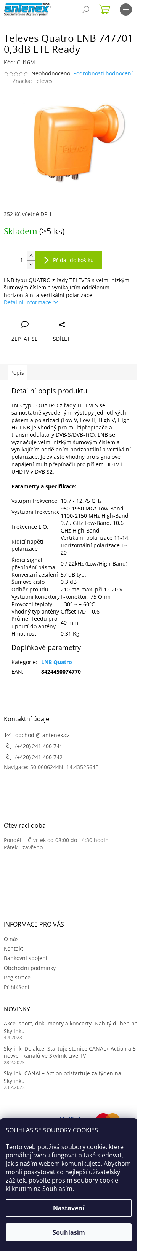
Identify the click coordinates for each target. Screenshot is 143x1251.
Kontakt (13, 948)
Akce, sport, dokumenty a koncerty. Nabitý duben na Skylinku (71, 1027)
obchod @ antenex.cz (42, 735)
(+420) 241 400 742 (39, 757)
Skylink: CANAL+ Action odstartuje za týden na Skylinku (62, 1077)
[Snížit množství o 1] (31, 264)
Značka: (33, 80)
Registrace (17, 977)
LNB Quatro (56, 662)
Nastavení (68, 1208)
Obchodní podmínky (30, 967)
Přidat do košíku (73, 260)
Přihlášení (16, 986)
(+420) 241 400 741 (39, 746)
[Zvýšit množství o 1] (31, 255)
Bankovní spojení (25, 958)
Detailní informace (27, 302)
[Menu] (125, 9)
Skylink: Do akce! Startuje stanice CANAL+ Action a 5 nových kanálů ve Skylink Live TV (70, 1052)
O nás (11, 939)
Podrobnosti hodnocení (103, 73)
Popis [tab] (17, 372)
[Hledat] (85, 9)
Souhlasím (69, 1232)
